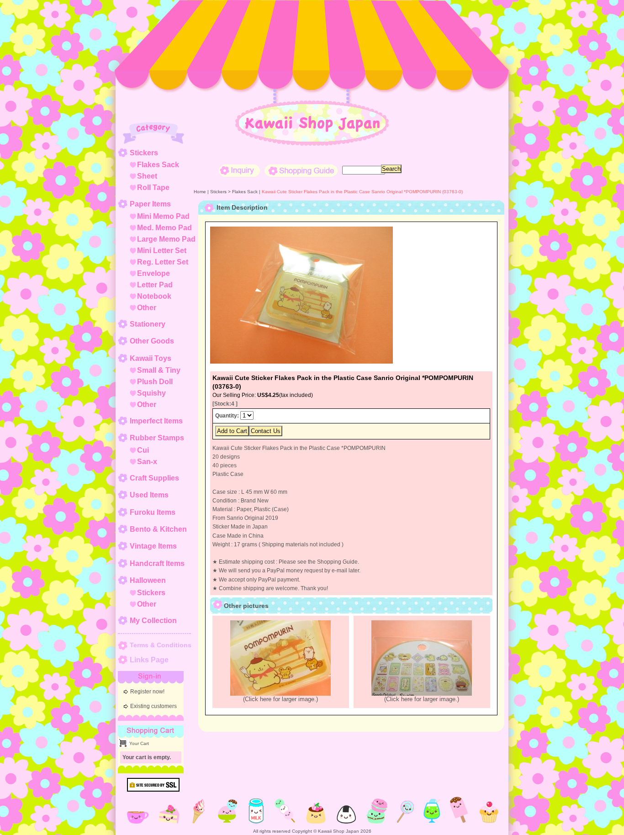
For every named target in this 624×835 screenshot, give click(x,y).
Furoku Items (152, 512)
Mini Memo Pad (163, 216)
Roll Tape (153, 187)
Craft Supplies (154, 478)
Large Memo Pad (166, 239)
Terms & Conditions (160, 645)
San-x (147, 461)
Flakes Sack (158, 165)
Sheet (147, 176)
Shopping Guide (301, 170)
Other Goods (152, 341)
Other (146, 308)
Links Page (149, 660)
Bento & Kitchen (158, 529)
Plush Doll (155, 382)
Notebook (154, 296)
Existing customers (153, 706)
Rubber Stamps (157, 438)
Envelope (153, 273)
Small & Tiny (158, 370)
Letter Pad (155, 285)
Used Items (149, 495)
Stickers (144, 153)
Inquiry (239, 170)
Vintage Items (153, 546)
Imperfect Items (156, 421)
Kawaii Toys (150, 358)
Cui (143, 450)
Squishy (151, 393)
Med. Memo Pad (164, 228)
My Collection (153, 620)
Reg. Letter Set (162, 262)
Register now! (147, 691)
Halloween (148, 580)
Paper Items (150, 204)
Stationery (147, 324)
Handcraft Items (157, 563)
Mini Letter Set (161, 250)
